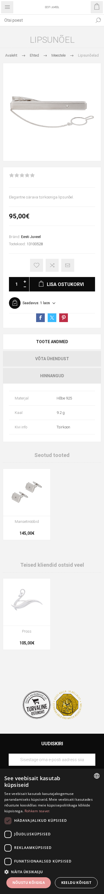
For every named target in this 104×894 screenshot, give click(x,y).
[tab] (52, 342)
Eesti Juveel (31, 237)
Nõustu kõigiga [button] (28, 882)
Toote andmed (52, 341)
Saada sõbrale (67, 265)
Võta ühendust (52, 358)
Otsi (98, 20)
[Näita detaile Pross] (26, 602)
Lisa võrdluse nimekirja (52, 265)
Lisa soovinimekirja (36, 265)
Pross (26, 631)
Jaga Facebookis (40, 317)
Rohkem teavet (37, 810)
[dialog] (52, 831)
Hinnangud (52, 375)
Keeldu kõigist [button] (76, 882)
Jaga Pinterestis (63, 317)
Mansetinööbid (27, 521)
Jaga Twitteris (52, 317)
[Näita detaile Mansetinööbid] (26, 492)
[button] (52, 871)
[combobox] (46, 20)
